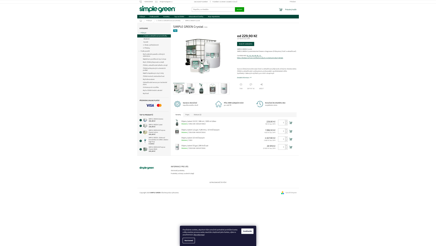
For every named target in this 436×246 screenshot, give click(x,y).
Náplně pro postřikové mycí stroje (154, 59)
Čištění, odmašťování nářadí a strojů (155, 65)
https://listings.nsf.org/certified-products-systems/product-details (260, 58)
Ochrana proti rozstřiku (151, 87)
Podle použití (145, 51)
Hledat (239, 9)
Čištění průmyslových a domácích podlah (154, 69)
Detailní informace (243, 78)
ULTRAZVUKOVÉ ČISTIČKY (218, 182)
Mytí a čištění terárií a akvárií (152, 90)
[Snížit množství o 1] (286, 124)
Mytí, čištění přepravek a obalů (153, 62)
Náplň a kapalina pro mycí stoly (153, 73)
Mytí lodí (146, 93)
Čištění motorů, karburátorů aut (153, 76)
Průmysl (143, 33)
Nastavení (189, 240)
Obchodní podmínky (201, 2)
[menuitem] (142, 16)
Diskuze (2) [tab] (197, 115)
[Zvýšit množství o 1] (286, 121)
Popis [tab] (187, 115)
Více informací (199, 234)
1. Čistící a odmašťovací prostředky (155, 36)
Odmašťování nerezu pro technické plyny (155, 83)
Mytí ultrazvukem (149, 79)
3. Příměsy (146, 48)
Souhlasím (247, 231)
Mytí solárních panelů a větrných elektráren (154, 55)
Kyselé (146, 42)
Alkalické (147, 39)
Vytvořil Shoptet (291, 193)
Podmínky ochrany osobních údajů (224, 2)
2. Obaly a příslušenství (151, 45)
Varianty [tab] (178, 115)
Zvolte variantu (245, 44)
